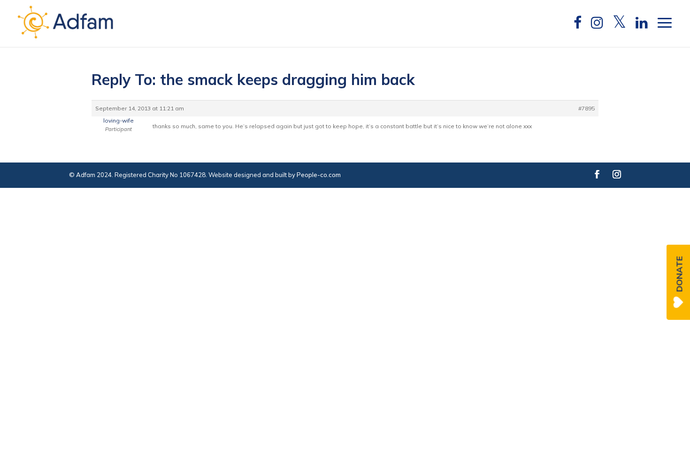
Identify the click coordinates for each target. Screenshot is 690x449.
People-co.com (319, 174)
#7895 (586, 108)
